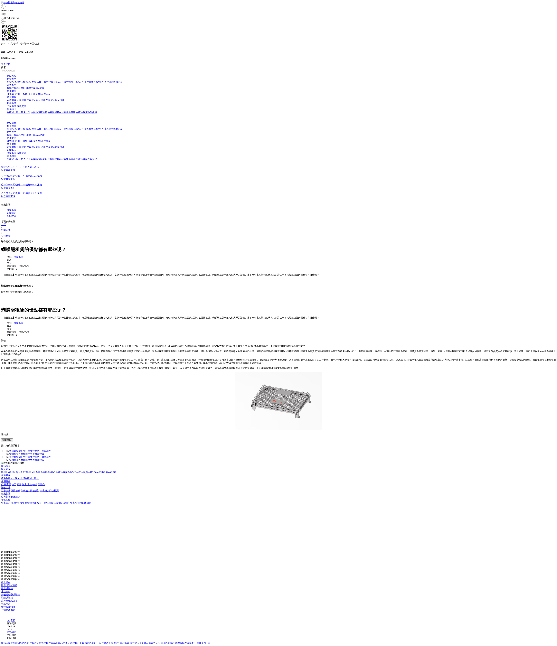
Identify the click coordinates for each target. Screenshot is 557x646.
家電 (14, 94)
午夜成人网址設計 (36, 100)
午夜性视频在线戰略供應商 (61, 112)
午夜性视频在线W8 (92, 82)
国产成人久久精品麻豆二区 (144, 643)
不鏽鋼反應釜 (8, 610)
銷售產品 (11, 85)
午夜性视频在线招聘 (86, 112)
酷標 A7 (27, 82)
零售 (35, 94)
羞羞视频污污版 (93, 643)
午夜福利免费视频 (19, 643)
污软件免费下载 (202, 643)
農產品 (47, 94)
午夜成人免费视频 (39, 643)
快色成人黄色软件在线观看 (115, 643)
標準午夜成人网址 (16, 88)
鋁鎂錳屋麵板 (8, 607)
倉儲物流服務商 (39, 112)
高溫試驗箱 (7, 588)
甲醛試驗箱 (7, 597)
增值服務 (11, 97)
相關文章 (11, 216)
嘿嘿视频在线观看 (184, 643)
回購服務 (21, 100)
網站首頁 (11, 76)
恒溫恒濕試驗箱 (9, 585)
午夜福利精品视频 (58, 643)
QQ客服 (11, 620)
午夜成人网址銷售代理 (18, 112)
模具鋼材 (5, 582)
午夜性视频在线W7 (71, 82)
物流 (40, 94)
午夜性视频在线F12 (112, 82)
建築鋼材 (5, 591)
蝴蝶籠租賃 (7, 440)
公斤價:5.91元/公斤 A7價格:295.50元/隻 (21, 176)
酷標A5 (19, 82)
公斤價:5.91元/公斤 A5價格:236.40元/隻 (21, 184)
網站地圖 (5, 643)
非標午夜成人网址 (35, 88)
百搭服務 (11, 100)
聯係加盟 (11, 109)
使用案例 (11, 91)
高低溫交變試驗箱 (10, 594)
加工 (19, 94)
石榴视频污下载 (76, 643)
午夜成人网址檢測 (55, 100)
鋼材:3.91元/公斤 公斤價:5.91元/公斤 (20, 167)
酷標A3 (11, 82)
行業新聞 (11, 103)
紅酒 (9, 94)
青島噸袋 (5, 603)
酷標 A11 (36, 82)
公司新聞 (11, 106)
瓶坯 (25, 94)
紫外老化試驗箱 (9, 600)
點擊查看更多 (8, 170)
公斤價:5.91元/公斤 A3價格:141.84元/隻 (21, 193)
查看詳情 (5, 64)
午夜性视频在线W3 (51, 82)
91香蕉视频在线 (166, 643)
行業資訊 (21, 106)
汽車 (30, 94)
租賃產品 (11, 79)
